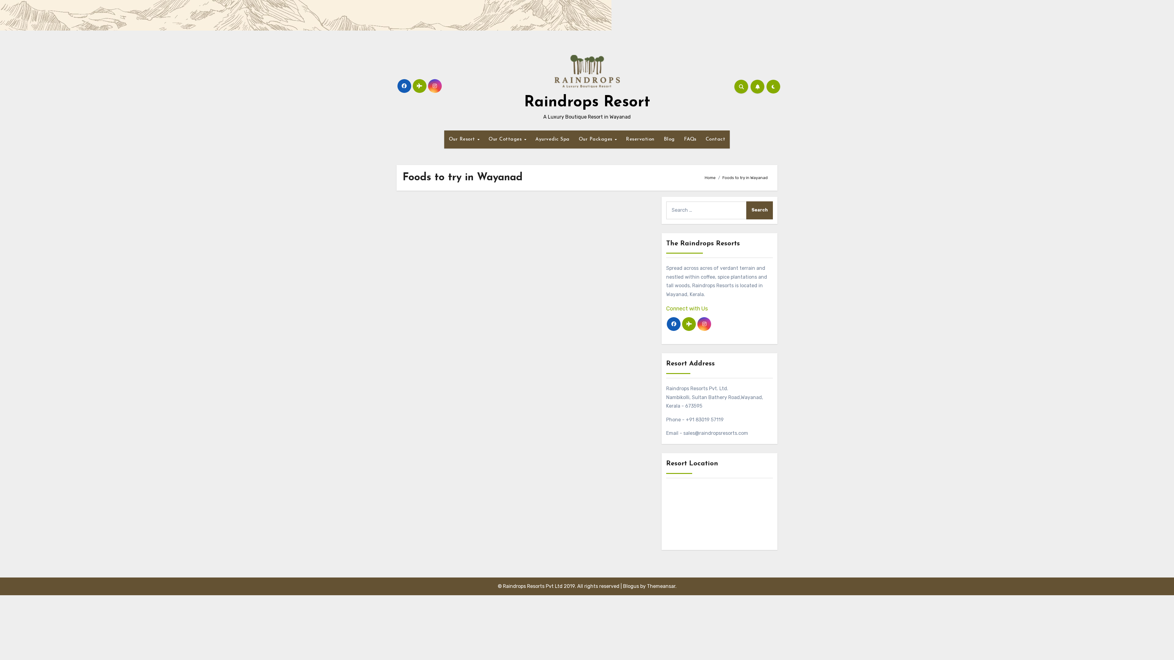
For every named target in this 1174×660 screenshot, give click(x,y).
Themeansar (661, 586)
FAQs (690, 139)
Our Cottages (506, 139)
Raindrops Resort (587, 102)
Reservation (640, 139)
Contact (715, 139)
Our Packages (596, 139)
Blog (669, 139)
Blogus (631, 586)
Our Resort (463, 139)
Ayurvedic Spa (552, 139)
